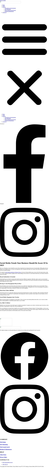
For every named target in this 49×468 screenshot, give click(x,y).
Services (4, 7)
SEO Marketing (8, 9)
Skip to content (3, 0)
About (3, 6)
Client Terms (3, 454)
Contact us (4, 12)
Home (3, 4)
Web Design (3, 442)
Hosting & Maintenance (9, 11)
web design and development (10, 8)
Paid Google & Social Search (10, 10)
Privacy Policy (3, 457)
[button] (24, 63)
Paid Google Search (5, 447)
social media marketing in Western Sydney (13, 272)
